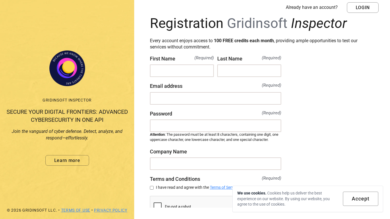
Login (363, 7)
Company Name (168, 152)
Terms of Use (75, 210)
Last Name (249, 58)
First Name (182, 58)
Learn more (67, 160)
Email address (215, 86)
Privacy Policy (110, 210)
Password (215, 113)
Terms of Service (224, 187)
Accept (360, 199)
